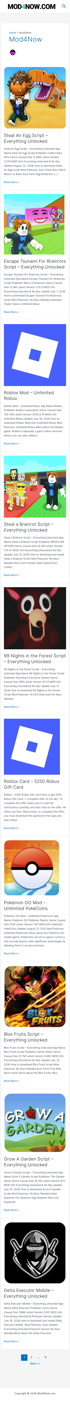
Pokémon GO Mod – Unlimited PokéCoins (26, 905)
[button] (64, 7)
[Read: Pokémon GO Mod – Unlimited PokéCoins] (32, 867)
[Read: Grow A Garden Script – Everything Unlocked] (35, 1122)
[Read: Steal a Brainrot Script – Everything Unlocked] (35, 486)
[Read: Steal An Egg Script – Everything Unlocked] (35, 97)
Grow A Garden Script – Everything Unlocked (28, 1161)
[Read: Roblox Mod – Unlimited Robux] (35, 354)
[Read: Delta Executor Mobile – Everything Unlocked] (35, 1252)
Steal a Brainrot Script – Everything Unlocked (28, 527)
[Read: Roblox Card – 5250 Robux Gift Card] (32, 746)
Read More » (11, 182)
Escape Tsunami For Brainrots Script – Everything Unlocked (35, 264)
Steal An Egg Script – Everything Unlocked (26, 138)
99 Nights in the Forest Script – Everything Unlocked (35, 658)
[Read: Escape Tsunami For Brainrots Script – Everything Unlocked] (34, 224)
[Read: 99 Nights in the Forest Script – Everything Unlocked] (35, 617)
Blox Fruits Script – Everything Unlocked (25, 1037)
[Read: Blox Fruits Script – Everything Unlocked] (35, 996)
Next (35, 1363)
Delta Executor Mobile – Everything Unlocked (29, 1293)
